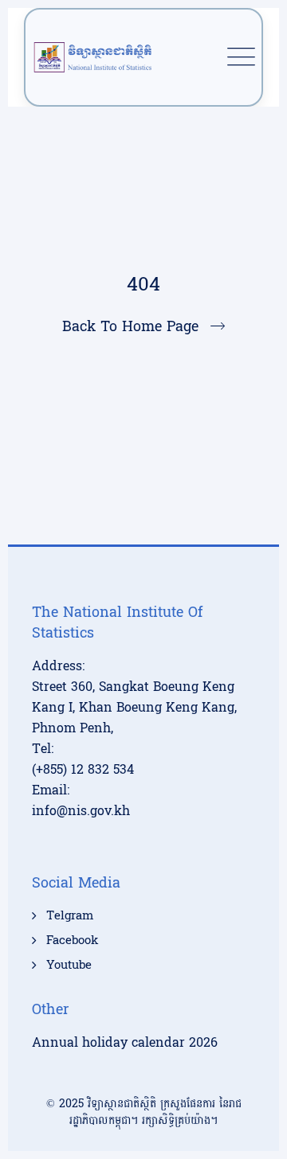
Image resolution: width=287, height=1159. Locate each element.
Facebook (72, 941)
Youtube (69, 965)
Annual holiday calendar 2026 (125, 1042)
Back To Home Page (130, 327)
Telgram (69, 916)
